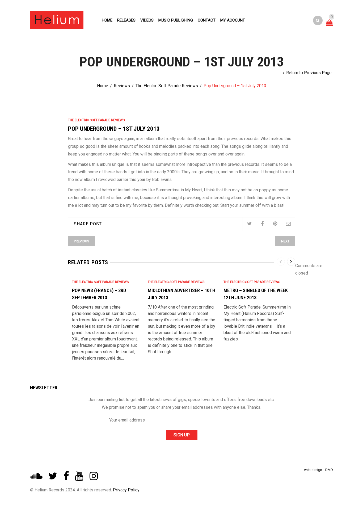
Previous (81, 241)
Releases (126, 20)
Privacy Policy (126, 489)
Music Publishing (175, 20)
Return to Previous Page (309, 72)
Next (285, 241)
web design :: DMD (318, 469)
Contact (207, 20)
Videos (147, 20)
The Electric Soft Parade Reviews (167, 85)
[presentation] (281, 262)
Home (107, 20)
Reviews (122, 85)
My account (232, 20)
